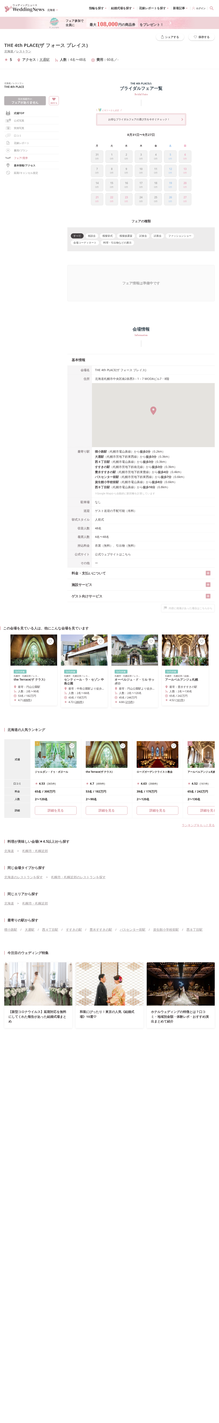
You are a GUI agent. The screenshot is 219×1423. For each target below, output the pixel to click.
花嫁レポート (21, 143)
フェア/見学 (21, 158)
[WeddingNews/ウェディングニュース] (24, 10)
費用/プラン (21, 150)
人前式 (99, 519)
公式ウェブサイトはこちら (113, 554)
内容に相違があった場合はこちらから (190, 608)
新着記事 (179, 8)
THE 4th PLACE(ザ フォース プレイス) (46, 45)
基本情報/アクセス (25, 165)
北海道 (8, 51)
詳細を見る (107, 810)
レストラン (23, 51)
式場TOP (19, 113)
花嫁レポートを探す (152, 8)
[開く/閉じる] (208, 573)
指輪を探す (96, 8)
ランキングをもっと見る (198, 825)
